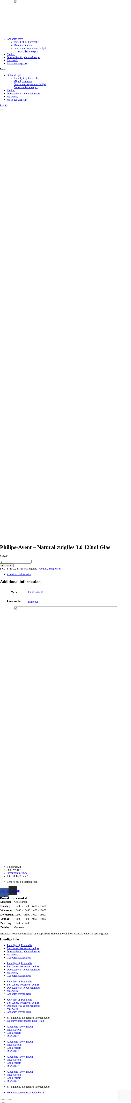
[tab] (69, 574)
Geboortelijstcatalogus (26, 51)
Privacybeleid (14, 1029)
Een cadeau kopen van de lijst (30, 48)
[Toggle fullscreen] (8, 1099)
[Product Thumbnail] (1, 109)
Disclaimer (12, 1035)
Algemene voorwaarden (20, 1026)
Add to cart (6, 565)
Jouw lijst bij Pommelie (26, 41)
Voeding (42, 568)
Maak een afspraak (17, 63)
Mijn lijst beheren (23, 45)
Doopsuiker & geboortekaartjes (23, 57)
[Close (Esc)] (1, 1099)
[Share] (4, 1099)
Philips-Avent (35, 592)
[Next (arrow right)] (4, 1102)
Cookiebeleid (14, 1032)
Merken (11, 54)
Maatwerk (12, 60)
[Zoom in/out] (11, 1099)
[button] (65, 69)
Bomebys (33, 601)
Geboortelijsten (15, 38)
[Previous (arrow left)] (1, 1102)
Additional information (19, 574)
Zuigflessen (55, 568)
